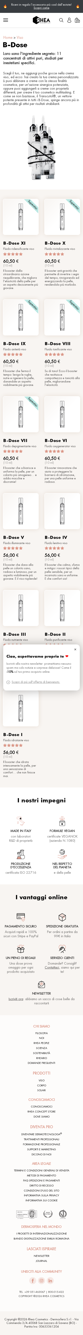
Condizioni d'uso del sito (41, 1190)
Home (7, 37)
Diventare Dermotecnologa (41, 1134)
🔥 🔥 (41, 6)
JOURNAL (41, 1261)
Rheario (41, 1058)
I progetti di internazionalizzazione (41, 1233)
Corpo (41, 1085)
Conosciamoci (41, 1106)
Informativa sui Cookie (42, 1200)
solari (41, 1090)
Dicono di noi (41, 1154)
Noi (41, 1038)
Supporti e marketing (41, 1149)
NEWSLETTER (41, 1256)
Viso (20, 37)
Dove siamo (42, 1117)
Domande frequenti (41, 1063)
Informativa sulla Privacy (41, 1195)
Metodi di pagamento (41, 1175)
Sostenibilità (41, 1053)
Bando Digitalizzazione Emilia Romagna (41, 1239)
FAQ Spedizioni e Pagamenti (41, 1180)
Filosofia (41, 1033)
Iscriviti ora (16, 999)
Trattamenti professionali (41, 1139)
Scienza (41, 1048)
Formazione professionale (41, 1144)
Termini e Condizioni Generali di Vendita (41, 1170)
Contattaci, (52, 967)
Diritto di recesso (42, 1185)
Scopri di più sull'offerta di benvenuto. (36, 682)
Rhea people (41, 1043)
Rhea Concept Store (42, 1111)
